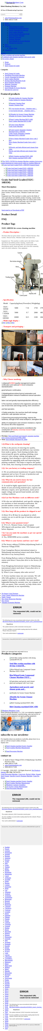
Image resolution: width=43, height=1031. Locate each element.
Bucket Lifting (30, 774)
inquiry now (4, 742)
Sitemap (3, 772)
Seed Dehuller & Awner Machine (19, 41)
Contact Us (8, 50)
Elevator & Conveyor (15, 43)
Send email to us (7, 210)
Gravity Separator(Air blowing (18, 30)
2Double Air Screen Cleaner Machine (21, 116)
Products (7, 25)
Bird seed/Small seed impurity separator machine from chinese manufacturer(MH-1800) (20, 437)
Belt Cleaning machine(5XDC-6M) (20, 158)
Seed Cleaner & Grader (16, 27)
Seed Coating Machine (16, 32)
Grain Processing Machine (9, 774)
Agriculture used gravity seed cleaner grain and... (22, 688)
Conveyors (21, 774)
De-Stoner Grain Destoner (10, 593)
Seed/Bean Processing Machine (19, 28)
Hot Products (36, 770)
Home (7, 23)
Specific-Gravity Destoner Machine (21, 776)
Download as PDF (18, 210)
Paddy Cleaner (6, 597)
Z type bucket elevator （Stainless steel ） (22, 111)
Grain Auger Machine (16, 126)
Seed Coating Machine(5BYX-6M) (20, 121)
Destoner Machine (14, 39)
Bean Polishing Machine (16, 35)
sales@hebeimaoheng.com (13, 18)
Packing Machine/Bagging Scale (19, 34)
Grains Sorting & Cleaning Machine (20, 100)
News (6, 44)
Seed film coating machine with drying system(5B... (22, 664)
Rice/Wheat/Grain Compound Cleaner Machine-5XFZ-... (22, 676)
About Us (8, 46)
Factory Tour (13, 48)
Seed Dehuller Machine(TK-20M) (16, 439)
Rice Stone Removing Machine (11, 599)
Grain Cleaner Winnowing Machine (13, 595)
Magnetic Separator (15, 37)
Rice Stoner (5, 601)
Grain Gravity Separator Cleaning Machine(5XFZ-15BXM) (19, 134)
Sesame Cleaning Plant (16, 105)
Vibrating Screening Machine (11, 602)
